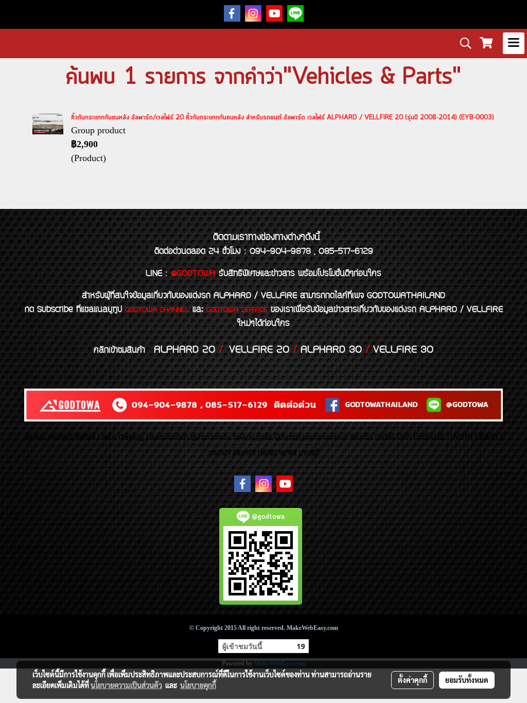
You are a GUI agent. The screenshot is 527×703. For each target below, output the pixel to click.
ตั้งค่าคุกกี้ (412, 679)
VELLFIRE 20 (259, 350)
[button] (462, 43)
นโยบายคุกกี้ (198, 685)
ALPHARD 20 (184, 350)
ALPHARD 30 (331, 350)
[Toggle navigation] (513, 43)
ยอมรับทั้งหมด (466, 679)
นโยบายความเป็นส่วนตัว (126, 685)
